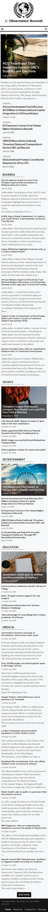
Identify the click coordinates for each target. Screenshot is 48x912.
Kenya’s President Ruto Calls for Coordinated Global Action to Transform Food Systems (23, 350)
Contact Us (30, 909)
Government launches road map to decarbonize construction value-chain (19, 634)
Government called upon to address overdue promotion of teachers (23, 576)
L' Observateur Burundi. (24, 901)
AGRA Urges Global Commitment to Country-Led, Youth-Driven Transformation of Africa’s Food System (23, 218)
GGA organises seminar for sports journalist (23, 449)
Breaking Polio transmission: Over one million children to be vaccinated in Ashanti (23, 762)
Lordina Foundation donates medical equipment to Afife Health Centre (19, 731)
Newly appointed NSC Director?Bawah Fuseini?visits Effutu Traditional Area (20, 431)
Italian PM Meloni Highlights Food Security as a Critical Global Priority (23, 250)
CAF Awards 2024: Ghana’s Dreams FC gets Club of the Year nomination (22, 422)
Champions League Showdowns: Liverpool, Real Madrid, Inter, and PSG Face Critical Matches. (24, 409)
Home (8, 909)
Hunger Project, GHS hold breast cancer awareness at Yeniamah (20, 698)
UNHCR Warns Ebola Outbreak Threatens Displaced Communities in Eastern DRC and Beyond (22, 144)
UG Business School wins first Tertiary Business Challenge (20, 606)
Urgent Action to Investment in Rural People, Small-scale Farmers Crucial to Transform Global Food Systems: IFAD (23, 318)
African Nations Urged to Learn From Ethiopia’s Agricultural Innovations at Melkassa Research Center (19, 182)
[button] (2, 29)
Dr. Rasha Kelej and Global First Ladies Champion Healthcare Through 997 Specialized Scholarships (20, 535)
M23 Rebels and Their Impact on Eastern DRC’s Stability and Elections (21, 67)
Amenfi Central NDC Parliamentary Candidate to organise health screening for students (23, 860)
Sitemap (42, 909)
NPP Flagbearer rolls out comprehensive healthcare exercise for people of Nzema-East (23, 826)
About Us (18, 909)
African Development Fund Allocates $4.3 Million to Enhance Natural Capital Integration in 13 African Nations (24, 110)
